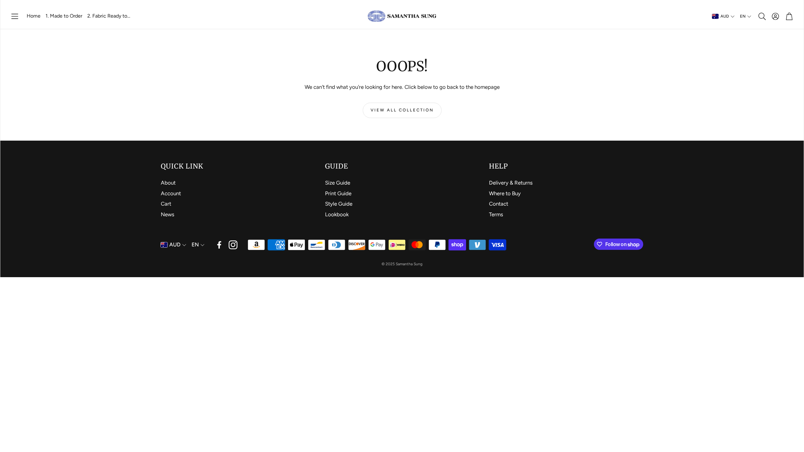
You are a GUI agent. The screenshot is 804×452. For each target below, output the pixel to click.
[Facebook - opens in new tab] (219, 244)
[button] (14, 16)
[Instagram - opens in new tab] (233, 244)
